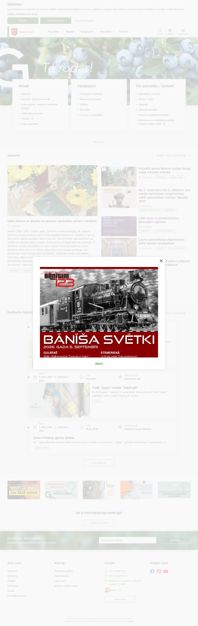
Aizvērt (99, 363)
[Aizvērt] (161, 260)
